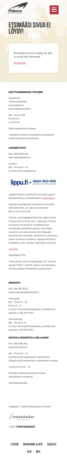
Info (38, 451)
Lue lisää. (13, 249)
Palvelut (51, 444)
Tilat (29, 451)
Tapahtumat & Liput (33, 444)
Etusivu (15, 444)
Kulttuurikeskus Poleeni (18, 23)
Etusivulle (20, 63)
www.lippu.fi (49, 198)
